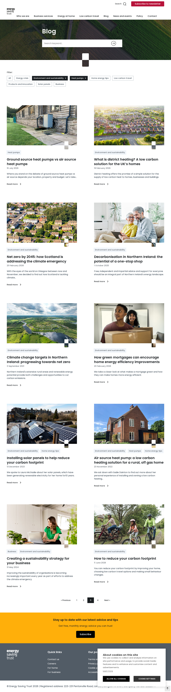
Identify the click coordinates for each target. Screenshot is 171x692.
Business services (43, 16)
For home (53, 667)
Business (60, 84)
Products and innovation (21, 84)
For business (54, 672)
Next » (107, 600)
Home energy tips (100, 78)
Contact (152, 16)
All (10, 78)
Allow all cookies (116, 679)
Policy (140, 16)
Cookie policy (95, 667)
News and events (122, 16)
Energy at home (66, 16)
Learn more (108, 671)
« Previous (66, 600)
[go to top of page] (167, 688)
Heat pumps (77, 78)
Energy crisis (22, 78)
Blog (106, 16)
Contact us (53, 659)
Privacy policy (95, 663)
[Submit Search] (113, 43)
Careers (52, 663)
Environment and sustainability (49, 78)
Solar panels (44, 84)
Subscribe (85, 634)
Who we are (22, 16)
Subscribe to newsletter (148, 3)
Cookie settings (147, 679)
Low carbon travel (89, 16)
